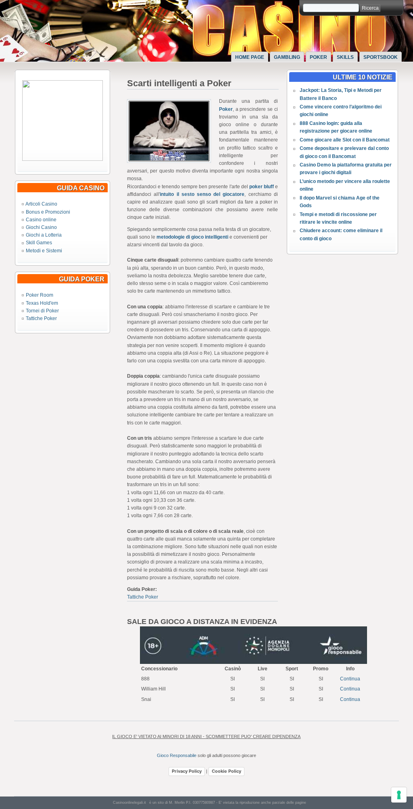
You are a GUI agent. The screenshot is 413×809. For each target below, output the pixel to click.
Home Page (249, 57)
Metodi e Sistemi (44, 251)
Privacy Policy (187, 771)
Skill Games (39, 242)
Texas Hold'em (42, 303)
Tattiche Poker (41, 318)
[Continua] (62, 159)
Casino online (41, 220)
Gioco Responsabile (176, 755)
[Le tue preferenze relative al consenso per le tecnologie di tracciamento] (399, 795)
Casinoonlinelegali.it (129, 803)
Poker (318, 57)
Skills (345, 57)
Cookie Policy (226, 771)
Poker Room (39, 295)
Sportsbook (380, 57)
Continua (350, 679)
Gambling (287, 57)
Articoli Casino (41, 204)
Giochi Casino (41, 227)
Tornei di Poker (42, 311)
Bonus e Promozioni (48, 212)
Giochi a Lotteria (44, 235)
